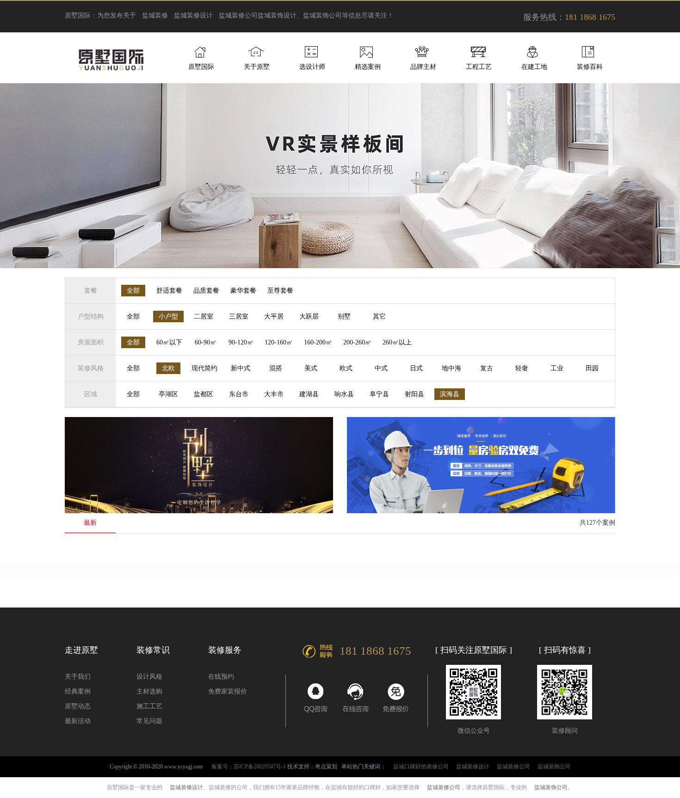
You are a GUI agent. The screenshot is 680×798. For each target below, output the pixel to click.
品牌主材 (423, 66)
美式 (310, 368)
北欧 (168, 368)
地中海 (451, 368)
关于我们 (78, 676)
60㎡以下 (169, 342)
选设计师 (312, 66)
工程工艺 (479, 66)
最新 (90, 522)
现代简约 (204, 368)
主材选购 (149, 691)
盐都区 (203, 394)
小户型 (168, 316)
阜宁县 (379, 394)
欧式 (346, 368)
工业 (556, 368)
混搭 (275, 368)
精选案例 (368, 66)
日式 (416, 368)
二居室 (203, 316)
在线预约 (221, 676)
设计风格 (149, 676)
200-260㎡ (357, 342)
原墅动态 (78, 706)
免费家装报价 (227, 691)
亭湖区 (168, 394)
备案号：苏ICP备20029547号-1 (248, 766)
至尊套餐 (280, 290)
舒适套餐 (169, 290)
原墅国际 (201, 66)
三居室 (238, 316)
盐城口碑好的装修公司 (421, 766)
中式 (381, 368)
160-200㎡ (318, 342)
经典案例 (78, 691)
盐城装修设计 (193, 15)
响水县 (344, 394)
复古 (486, 368)
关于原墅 (257, 66)
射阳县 (414, 394)
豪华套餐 (243, 290)
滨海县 (449, 394)
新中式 (240, 368)
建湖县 (309, 394)
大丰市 (274, 394)
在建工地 (534, 66)
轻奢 (521, 368)
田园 (592, 368)
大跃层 (309, 316)
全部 (133, 290)
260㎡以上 (397, 342)
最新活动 (78, 721)
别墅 (344, 316)
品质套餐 (206, 290)
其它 (379, 316)
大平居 (274, 316)
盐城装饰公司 (554, 766)
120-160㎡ (279, 342)
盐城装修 (155, 15)
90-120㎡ (241, 342)
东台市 (238, 394)
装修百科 (590, 66)
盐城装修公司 (238, 15)
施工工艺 (149, 706)
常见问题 (149, 721)
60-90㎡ (205, 342)
